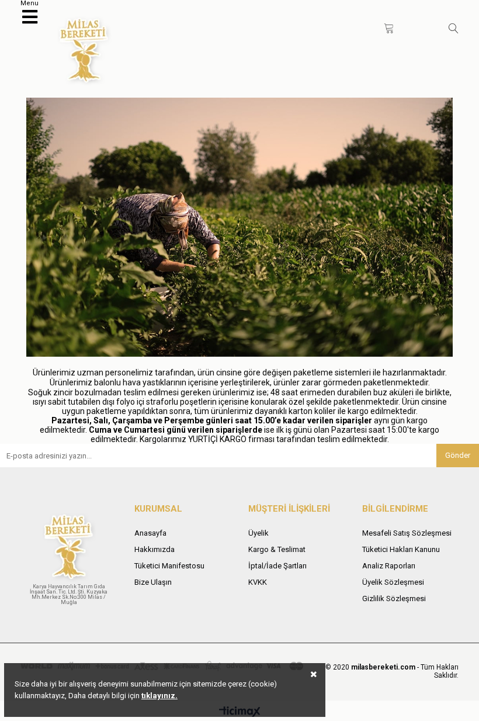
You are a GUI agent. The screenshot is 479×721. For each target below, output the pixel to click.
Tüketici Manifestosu (169, 565)
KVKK (257, 582)
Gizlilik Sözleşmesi (394, 598)
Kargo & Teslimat (277, 549)
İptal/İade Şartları (277, 565)
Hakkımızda (154, 549)
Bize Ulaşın (153, 582)
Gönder (457, 455)
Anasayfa (150, 533)
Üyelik (258, 533)
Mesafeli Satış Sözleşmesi (407, 533)
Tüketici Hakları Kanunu (401, 549)
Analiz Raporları (388, 565)
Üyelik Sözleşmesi (393, 582)
